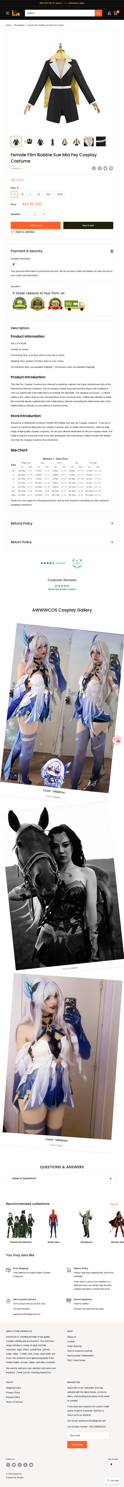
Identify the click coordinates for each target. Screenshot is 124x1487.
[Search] (98, 13)
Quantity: (16, 214)
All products (19, 25)
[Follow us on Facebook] (8, 1465)
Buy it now (88, 225)
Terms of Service (14, 1402)
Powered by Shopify (15, 1477)
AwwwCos (16, 168)
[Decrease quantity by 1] (26, 214)
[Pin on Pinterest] (100, 168)
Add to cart (36, 225)
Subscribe (77, 1444)
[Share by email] (111, 168)
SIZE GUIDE (17, 179)
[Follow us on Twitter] (14, 1465)
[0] (115, 13)
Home (8, 25)
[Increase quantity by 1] (44, 214)
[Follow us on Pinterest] (25, 1465)
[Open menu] (7, 13)
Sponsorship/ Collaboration (80, 1355)
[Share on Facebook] (94, 168)
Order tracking (74, 1346)
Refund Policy (13, 1397)
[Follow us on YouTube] (31, 1465)
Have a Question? (24, 1178)
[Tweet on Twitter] (105, 168)
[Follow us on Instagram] (20, 1465)
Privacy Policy (13, 1392)
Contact (71, 1341)
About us (71, 1336)
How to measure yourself (79, 1351)
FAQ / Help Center (76, 1360)
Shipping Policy (13, 1387)
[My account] (109, 13)
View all (114, 1204)
